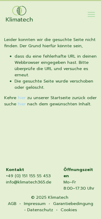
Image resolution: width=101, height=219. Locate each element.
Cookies (69, 210)
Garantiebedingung (73, 204)
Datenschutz (40, 210)
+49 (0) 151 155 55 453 (28, 176)
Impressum (35, 204)
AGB (12, 204)
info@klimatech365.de (28, 182)
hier (22, 98)
